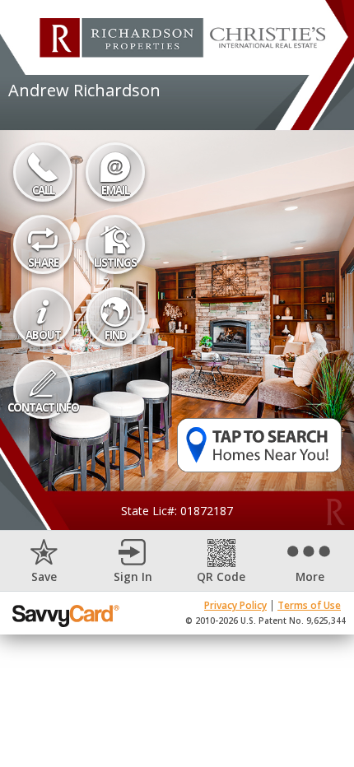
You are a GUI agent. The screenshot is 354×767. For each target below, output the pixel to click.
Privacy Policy (235, 605)
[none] (44, 561)
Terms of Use (309, 605)
